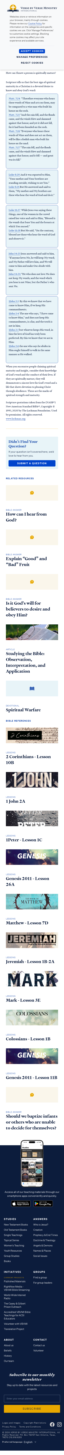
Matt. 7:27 (14, 147)
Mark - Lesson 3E (23, 1000)
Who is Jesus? (40, 1224)
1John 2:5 (14, 329)
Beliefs (7, 1350)
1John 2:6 (14, 346)
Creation (38, 1229)
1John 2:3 (14, 301)
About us (8, 1345)
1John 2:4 (14, 313)
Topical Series (11, 1240)
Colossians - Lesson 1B (28, 1039)
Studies (10, 1219)
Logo (21, 1203)
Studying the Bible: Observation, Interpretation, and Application (25, 662)
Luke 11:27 (14, 210)
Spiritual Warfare (23, 710)
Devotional (12, 706)
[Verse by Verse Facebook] (52, 1424)
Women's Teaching (14, 1245)
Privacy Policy (9, 1426)
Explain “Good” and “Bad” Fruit (26, 561)
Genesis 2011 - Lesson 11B (31, 1077)
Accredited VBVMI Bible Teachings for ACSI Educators (17, 1315)
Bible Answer (14, 510)
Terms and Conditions (30, 1426)
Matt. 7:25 (14, 114)
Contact (40, 1339)
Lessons (11, 752)
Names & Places (42, 1250)
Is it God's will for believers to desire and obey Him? (28, 609)
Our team (9, 1361)
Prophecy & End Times (45, 1235)
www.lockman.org (15, 418)
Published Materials (14, 1281)
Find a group (40, 1277)
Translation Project (14, 1329)
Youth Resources (13, 1250)
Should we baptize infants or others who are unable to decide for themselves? (31, 1122)
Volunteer (38, 1350)
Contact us (39, 1345)
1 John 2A (15, 801)
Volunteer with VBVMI (16, 1323)
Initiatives (12, 1271)
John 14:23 (14, 253)
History (8, 1355)
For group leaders (42, 1282)
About (9, 1339)
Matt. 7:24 (14, 98)
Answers (40, 1219)
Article (10, 649)
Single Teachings (13, 1235)
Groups (39, 1271)
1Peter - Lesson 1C (24, 840)
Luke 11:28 (15, 230)
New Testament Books (16, 1224)
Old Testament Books (15, 1229)
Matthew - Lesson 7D (27, 923)
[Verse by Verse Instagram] (59, 1424)
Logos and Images (11, 1422)
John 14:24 (15, 274)
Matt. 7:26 (14, 131)
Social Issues (40, 1256)
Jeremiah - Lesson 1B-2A (30, 962)
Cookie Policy (35, 23)
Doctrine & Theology (44, 1240)
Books (7, 1261)
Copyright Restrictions (35, 1422)
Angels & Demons (43, 1245)
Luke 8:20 (14, 174)
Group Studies (11, 1256)
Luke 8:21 (14, 187)
